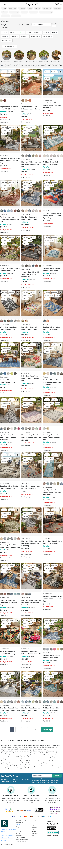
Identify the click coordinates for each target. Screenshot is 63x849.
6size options (47, 432)
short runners (41, 65)
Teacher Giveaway (21, 841)
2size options (25, 104)
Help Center (35, 827)
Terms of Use (5, 829)
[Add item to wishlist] (17, 71)
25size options (47, 487)
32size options (25, 269)
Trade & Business (20, 837)
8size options (47, 324)
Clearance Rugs (14, 12)
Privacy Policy (35, 780)
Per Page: (55, 23)
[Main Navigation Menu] (2, 4)
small (21, 65)
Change (27, 24)
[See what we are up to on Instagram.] (51, 824)
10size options (47, 100)
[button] (4, 32)
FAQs (33, 825)
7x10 (33, 65)
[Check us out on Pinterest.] (57, 824)
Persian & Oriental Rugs (46, 12)
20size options (25, 159)
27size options (47, 159)
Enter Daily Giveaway (22, 839)
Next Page (47, 729)
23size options (47, 265)
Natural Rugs (5, 16)
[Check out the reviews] (53, 834)
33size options (4, 432)
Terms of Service (53, 782)
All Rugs (4, 8)
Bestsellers (19, 835)
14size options (4, 648)
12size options (4, 104)
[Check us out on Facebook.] (47, 824)
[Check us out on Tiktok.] (54, 824)
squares (27, 65)
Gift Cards (4, 12)
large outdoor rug (43, 757)
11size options (4, 214)
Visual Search (57, 8)
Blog (17, 827)
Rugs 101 (34, 829)
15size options (4, 324)
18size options (4, 483)
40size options (25, 373)
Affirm (18, 833)
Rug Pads (37, 8)
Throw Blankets (16, 16)
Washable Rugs (47, 8)
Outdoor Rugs (12, 8)
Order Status (35, 823)
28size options (25, 214)
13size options (47, 538)
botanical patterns (13, 753)
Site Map (18, 831)
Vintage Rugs (33, 12)
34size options (47, 705)
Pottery (30, 8)
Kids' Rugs (24, 12)
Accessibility (35, 833)
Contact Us (34, 821)
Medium (55, 65)
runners (15, 65)
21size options (4, 155)
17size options (47, 377)
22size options (25, 538)
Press (33, 835)
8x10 (49, 65)
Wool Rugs (22, 8)
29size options (4, 265)
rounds (8, 65)
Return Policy (35, 831)
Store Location (20, 829)
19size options (47, 210)
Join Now (57, 776)
